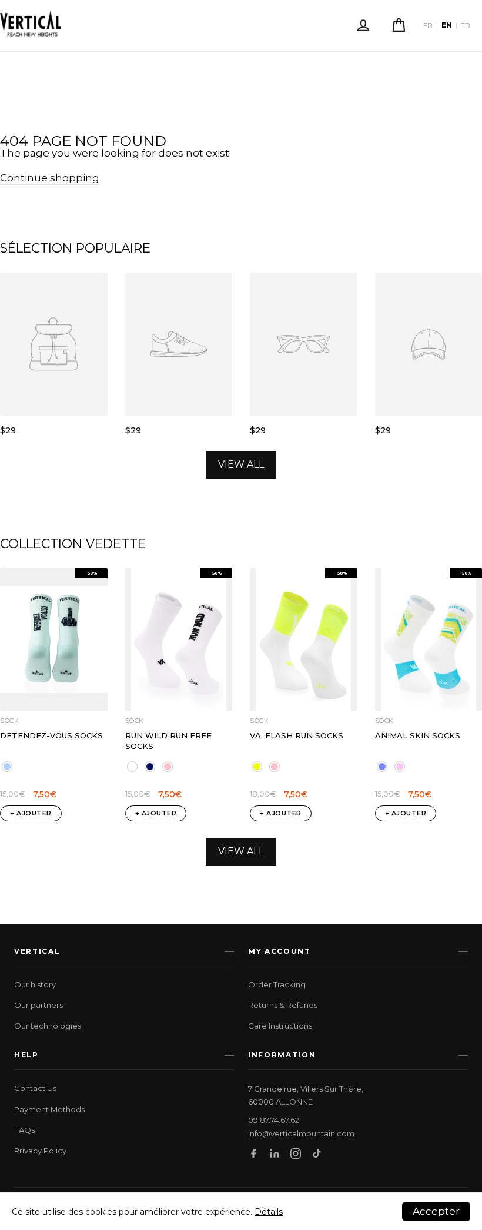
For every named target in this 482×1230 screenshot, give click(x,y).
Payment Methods (49, 1109)
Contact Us (35, 1088)
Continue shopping (49, 178)
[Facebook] (253, 1153)
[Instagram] (295, 1153)
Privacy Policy (40, 1150)
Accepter (436, 1211)
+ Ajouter (31, 813)
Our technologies (47, 1025)
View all (241, 464)
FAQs (24, 1130)
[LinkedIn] (274, 1153)
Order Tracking (277, 984)
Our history (35, 984)
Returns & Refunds (282, 1005)
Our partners (38, 1005)
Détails (269, 1211)
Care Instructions (280, 1025)
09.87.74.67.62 (273, 1120)
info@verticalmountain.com (301, 1134)
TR (465, 25)
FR (428, 25)
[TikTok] (317, 1153)
